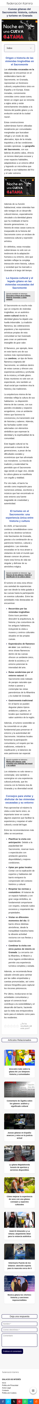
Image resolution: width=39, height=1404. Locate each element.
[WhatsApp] (25, 1401)
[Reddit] (36, 1401)
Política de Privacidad (10, 1385)
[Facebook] (3, 1401)
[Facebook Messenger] (8, 1401)
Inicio (4, 1383)
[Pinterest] (19, 1401)
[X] (14, 1401)
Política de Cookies (9, 1393)
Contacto (5, 1390)
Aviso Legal (6, 1388)
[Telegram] (30, 1401)
